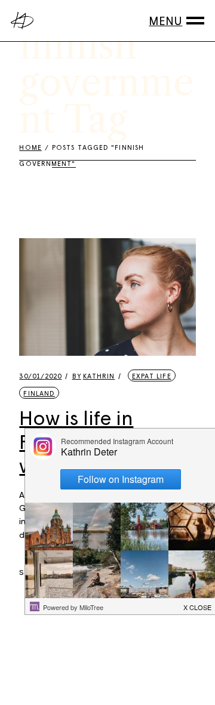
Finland (39, 393)
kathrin (93, 375)
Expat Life (151, 376)
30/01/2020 (40, 375)
